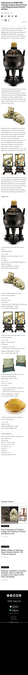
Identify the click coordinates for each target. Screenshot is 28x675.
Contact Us (13, 650)
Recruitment (14, 652)
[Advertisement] (14, 476)
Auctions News (5, 526)
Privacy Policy (14, 653)
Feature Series (5, 601)
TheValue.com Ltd (13, 656)
